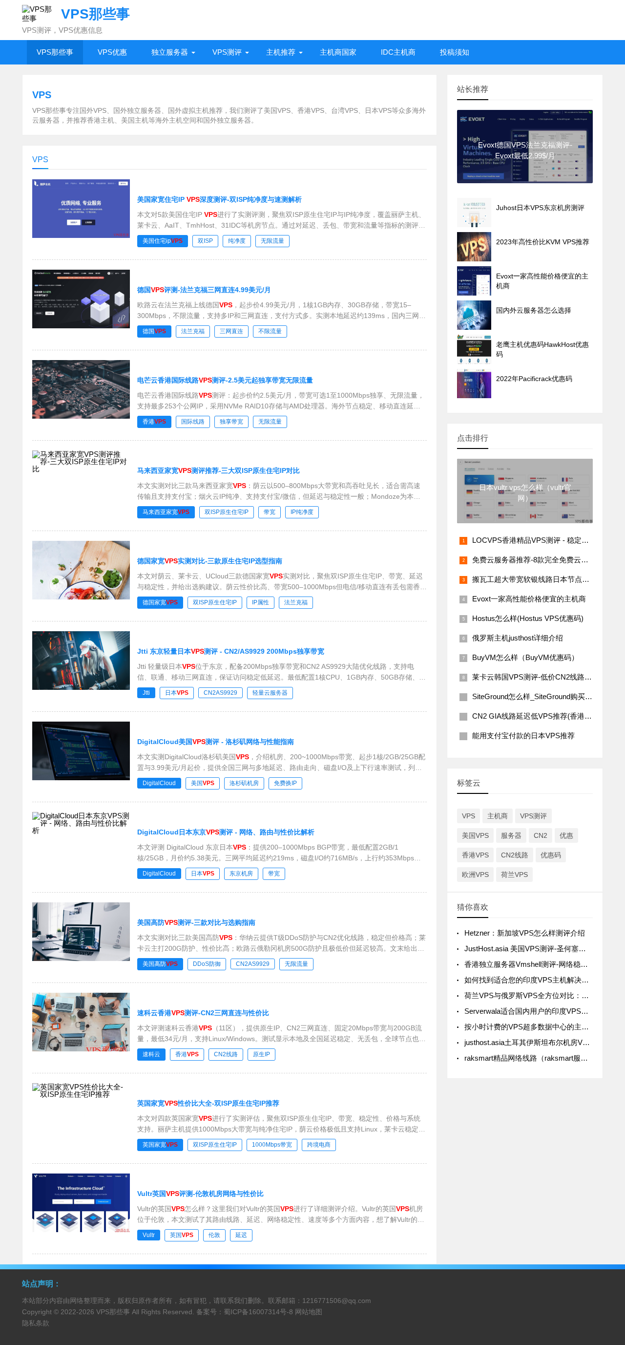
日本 (176, 692)
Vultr (149, 1235)
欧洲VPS (475, 874)
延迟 (241, 1235)
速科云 (151, 1054)
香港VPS (475, 855)
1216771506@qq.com (336, 1300)
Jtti (146, 692)
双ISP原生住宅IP (227, 512)
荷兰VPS (514, 874)
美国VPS (475, 835)
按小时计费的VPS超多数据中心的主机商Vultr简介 (544, 1027)
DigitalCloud (159, 783)
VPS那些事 (55, 52)
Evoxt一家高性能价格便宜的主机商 (529, 599)
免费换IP (285, 783)
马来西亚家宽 (166, 512)
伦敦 (214, 1235)
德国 (154, 331)
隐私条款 (35, 1323)
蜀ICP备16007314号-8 (258, 1312)
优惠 (566, 835)
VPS (468, 816)
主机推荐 (280, 52)
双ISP (205, 240)
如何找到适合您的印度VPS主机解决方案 (530, 980)
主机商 (497, 816)
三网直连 (231, 331)
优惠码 (551, 855)
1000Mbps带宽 (272, 1144)
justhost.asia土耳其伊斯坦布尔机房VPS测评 (535, 1042)
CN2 (540, 835)
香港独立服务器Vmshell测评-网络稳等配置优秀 (540, 964)
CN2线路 (226, 1054)
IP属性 (260, 602)
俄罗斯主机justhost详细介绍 (517, 638)
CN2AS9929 (220, 692)
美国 (202, 783)
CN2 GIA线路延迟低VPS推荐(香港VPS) (537, 716)
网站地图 (308, 1312)
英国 (181, 1235)
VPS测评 (227, 52)
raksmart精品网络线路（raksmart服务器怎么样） (544, 1058)
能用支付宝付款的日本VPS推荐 (523, 735)
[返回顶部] (605, 1200)
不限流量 (270, 331)
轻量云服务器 (270, 692)
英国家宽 (160, 1144)
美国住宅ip (163, 240)
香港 (154, 421)
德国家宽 (160, 602)
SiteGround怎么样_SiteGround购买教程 (536, 696)
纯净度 (237, 240)
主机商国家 (338, 52)
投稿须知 (454, 52)
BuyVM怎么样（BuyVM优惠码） (525, 657)
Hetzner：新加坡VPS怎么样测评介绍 (524, 933)
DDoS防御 (207, 964)
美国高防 (160, 964)
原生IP (261, 1054)
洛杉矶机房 (244, 783)
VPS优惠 (112, 52)
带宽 (269, 512)
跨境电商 (319, 1144)
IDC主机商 (398, 52)
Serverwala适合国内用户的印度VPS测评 (530, 1011)
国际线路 (193, 421)
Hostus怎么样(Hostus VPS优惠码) (527, 618)
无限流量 (272, 240)
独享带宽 (231, 421)
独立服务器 (169, 52)
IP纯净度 (302, 512)
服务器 (511, 835)
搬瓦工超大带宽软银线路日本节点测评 (534, 579)
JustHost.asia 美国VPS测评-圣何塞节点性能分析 (543, 948)
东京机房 (241, 873)
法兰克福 (193, 331)
